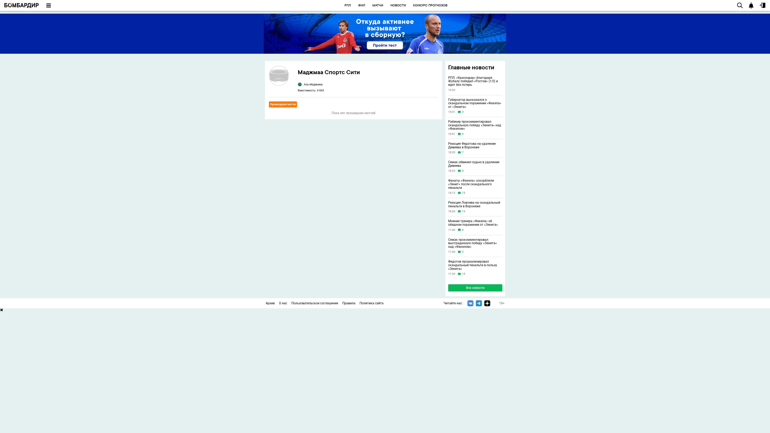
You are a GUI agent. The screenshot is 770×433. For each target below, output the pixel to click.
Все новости (475, 288)
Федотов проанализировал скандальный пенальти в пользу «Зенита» (472, 265)
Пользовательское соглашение (314, 303)
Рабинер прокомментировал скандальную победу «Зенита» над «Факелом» (474, 125)
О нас (283, 303)
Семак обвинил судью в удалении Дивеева (473, 163)
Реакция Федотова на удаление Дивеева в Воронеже (472, 145)
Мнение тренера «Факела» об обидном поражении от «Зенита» (473, 222)
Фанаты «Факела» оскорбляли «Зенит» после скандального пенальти (471, 184)
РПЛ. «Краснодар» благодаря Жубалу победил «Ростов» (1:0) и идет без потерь (473, 81)
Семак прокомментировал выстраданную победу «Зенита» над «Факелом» (472, 243)
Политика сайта (372, 303)
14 (463, 211)
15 (463, 192)
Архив (270, 303)
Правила (348, 303)
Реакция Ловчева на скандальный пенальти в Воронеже (474, 204)
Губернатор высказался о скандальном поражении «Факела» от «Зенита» (474, 103)
